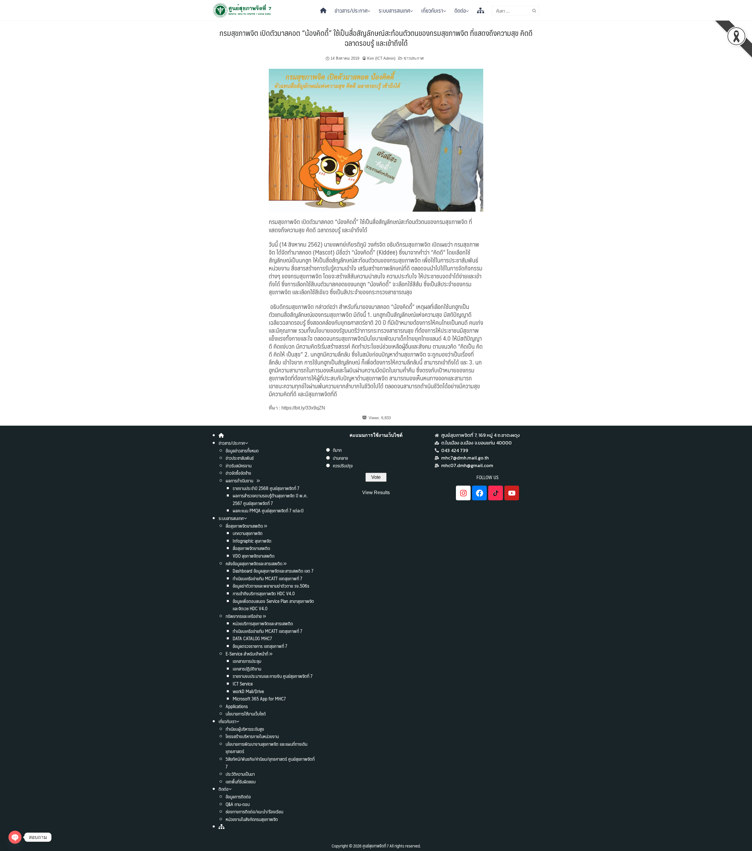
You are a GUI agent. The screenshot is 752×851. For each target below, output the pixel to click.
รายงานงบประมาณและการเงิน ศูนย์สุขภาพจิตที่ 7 (273, 676)
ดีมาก (337, 450)
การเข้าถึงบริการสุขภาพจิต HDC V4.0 (264, 593)
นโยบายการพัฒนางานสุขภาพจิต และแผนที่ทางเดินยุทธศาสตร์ (266, 747)
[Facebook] (479, 493)
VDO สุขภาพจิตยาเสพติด (253, 556)
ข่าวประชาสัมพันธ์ (240, 458)
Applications (237, 706)
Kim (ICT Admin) (381, 58)
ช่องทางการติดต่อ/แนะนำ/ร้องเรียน (254, 811)
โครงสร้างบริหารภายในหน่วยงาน (252, 736)
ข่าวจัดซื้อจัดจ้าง (238, 473)
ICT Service (243, 684)
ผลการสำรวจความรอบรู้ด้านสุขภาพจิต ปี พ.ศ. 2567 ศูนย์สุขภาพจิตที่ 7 (270, 499)
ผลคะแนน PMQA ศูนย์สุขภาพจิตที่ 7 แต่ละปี (268, 510)
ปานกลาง (340, 458)
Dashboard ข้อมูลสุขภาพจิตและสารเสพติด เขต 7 (273, 571)
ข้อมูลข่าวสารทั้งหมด (242, 450)
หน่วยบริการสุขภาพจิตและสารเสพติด (263, 623)
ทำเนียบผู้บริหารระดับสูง (245, 729)
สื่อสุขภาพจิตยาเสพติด (244, 526)
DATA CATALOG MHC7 (252, 638)
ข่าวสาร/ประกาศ (351, 10)
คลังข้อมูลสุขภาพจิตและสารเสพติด (254, 563)
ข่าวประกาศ (414, 58)
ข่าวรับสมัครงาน (238, 465)
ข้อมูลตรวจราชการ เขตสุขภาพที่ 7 (260, 646)
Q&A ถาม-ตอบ (238, 804)
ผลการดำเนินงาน (240, 480)
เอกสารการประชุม (247, 661)
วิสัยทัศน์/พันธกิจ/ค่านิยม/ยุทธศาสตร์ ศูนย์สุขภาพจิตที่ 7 (270, 762)
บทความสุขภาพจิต (248, 533)
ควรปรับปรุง (343, 465)
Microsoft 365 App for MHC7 (259, 699)
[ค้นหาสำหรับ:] (515, 10)
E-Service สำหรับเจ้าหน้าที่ (247, 654)
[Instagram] (463, 493)
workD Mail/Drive (248, 691)
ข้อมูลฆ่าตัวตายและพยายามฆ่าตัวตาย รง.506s (271, 586)
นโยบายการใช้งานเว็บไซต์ (246, 714)
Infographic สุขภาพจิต (252, 541)
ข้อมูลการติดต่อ (238, 796)
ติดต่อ (460, 10)
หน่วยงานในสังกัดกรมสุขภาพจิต (252, 819)
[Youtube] (511, 493)
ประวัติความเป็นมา (240, 774)
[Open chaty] (15, 837)
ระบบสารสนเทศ (394, 10)
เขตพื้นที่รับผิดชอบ (241, 781)
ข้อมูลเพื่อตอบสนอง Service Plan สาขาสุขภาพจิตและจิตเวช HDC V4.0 (273, 605)
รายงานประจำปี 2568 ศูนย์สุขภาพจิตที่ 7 (266, 488)
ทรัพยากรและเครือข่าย (244, 616)
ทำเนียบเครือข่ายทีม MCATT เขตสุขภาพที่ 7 (267, 578)
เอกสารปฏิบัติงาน (247, 669)
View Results (376, 492)
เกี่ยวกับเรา (432, 10)
